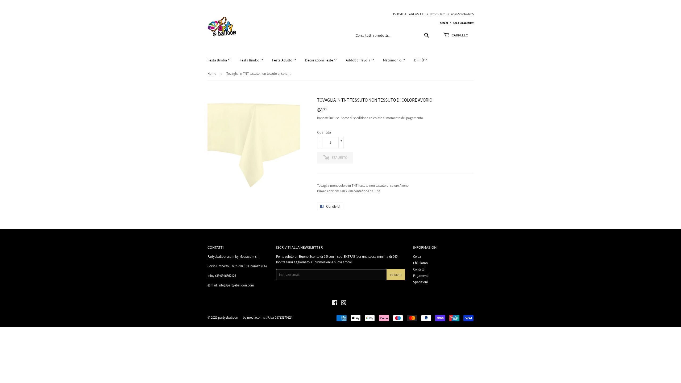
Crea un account (463, 23)
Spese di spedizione (354, 118)
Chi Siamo (420, 263)
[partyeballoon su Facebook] (335, 303)
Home (211, 73)
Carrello (459, 35)
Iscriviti (396, 275)
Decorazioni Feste (319, 60)
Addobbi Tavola (358, 60)
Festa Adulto (282, 60)
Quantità (324, 132)
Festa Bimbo (250, 60)
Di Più (419, 60)
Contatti (419, 269)
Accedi (444, 23)
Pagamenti (421, 275)
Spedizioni (420, 282)
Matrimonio (392, 60)
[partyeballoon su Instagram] (343, 303)
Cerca (417, 256)
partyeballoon (228, 317)
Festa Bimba (217, 60)
